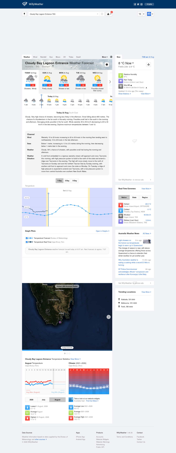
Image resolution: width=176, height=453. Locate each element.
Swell (78, 57)
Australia (29, 66)
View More (74, 359)
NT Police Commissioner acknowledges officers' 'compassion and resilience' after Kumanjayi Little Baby (134, 271)
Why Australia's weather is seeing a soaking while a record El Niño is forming (134, 262)
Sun (51, 57)
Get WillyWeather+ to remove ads (131, 179)
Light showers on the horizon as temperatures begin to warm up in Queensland (134, 248)
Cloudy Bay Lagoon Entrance (53, 66)
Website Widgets (102, 439)
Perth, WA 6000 (127, 306)
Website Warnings (103, 442)
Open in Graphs (102, 231)
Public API (100, 447)
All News (146, 233)
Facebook (140, 436)
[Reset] (98, 14)
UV (64, 57)
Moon (58, 57)
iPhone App (80, 436)
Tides (71, 57)
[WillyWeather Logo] (34, 4)
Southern (46, 66)
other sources (40, 439)
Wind (35, 57)
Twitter (139, 439)
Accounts (99, 436)
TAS (37, 66)
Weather (27, 57)
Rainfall (43, 57)
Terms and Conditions (125, 436)
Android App (80, 439)
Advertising (100, 444)
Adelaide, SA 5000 (128, 299)
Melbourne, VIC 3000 (129, 303)
